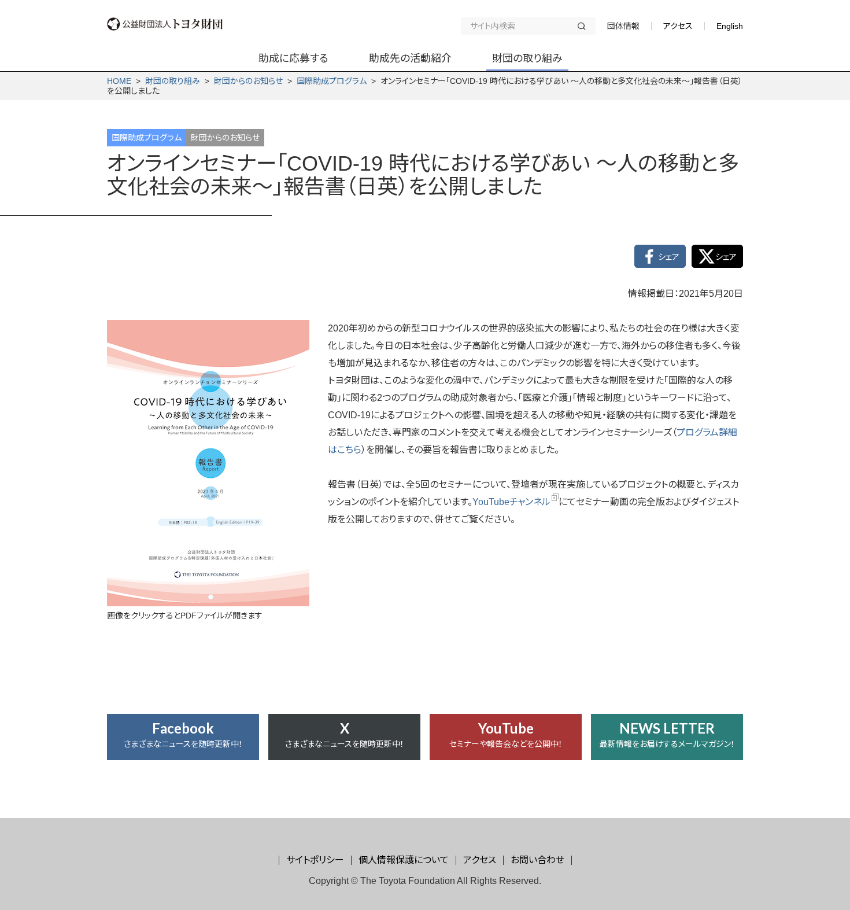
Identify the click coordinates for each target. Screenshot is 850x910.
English (729, 26)
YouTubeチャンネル (511, 502)
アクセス (678, 26)
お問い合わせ (537, 860)
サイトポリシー (315, 860)
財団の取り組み (172, 81)
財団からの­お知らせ (248, 81)
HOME (119, 81)
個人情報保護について (404, 860)
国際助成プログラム (332, 81)
